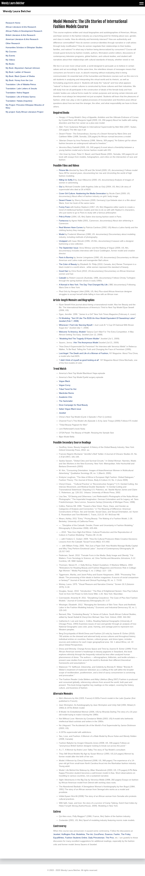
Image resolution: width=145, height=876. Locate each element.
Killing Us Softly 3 (66, 180)
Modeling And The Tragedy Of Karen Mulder (79, 338)
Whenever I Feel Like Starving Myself (75, 325)
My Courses (11, 51)
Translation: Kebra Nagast (17, 92)
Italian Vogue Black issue (70, 409)
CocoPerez (99, 834)
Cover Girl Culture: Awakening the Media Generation (82, 193)
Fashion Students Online (76, 837)
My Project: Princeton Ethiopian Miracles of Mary (25, 106)
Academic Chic (65, 397)
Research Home (13, 23)
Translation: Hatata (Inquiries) (19, 101)
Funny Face (64, 207)
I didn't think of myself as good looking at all (79, 360)
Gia (60, 186)
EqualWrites (58, 837)
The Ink (89, 834)
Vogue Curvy (64, 385)
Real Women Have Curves (71, 227)
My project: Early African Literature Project (24, 112)
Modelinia (80, 834)
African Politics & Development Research (24, 31)
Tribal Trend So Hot (67, 389)
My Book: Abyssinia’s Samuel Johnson (23, 68)
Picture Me (64, 170)
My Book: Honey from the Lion (19, 80)
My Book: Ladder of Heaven (18, 72)
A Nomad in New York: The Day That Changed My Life (83, 284)
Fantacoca (63, 220)
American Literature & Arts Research (22, 39)
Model (61, 234)
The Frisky (125, 834)
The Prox (110, 837)
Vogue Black (64, 381)
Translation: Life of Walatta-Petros (21, 84)
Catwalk (62, 278)
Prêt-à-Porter (65, 216)
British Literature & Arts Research (20, 35)
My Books (10, 64)
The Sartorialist (65, 401)
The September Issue (68, 248)
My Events (10, 56)
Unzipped (63, 241)
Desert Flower (65, 200)
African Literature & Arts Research (21, 27)
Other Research (13, 43)
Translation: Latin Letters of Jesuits (21, 88)
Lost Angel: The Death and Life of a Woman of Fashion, (84, 353)
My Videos (10, 60)
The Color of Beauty (68, 264)
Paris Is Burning (66, 257)
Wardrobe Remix (66, 393)
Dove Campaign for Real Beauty (73, 405)
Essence (109, 834)
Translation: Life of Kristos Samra (20, 97)
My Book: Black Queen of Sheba (20, 76)
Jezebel (62, 413)
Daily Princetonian (96, 837)
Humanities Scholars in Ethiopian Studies (24, 47)
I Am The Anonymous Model (85, 342)
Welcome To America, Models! (72, 332)
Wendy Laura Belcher (17, 11)
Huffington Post (68, 834)
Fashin (117, 834)
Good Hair (63, 271)
